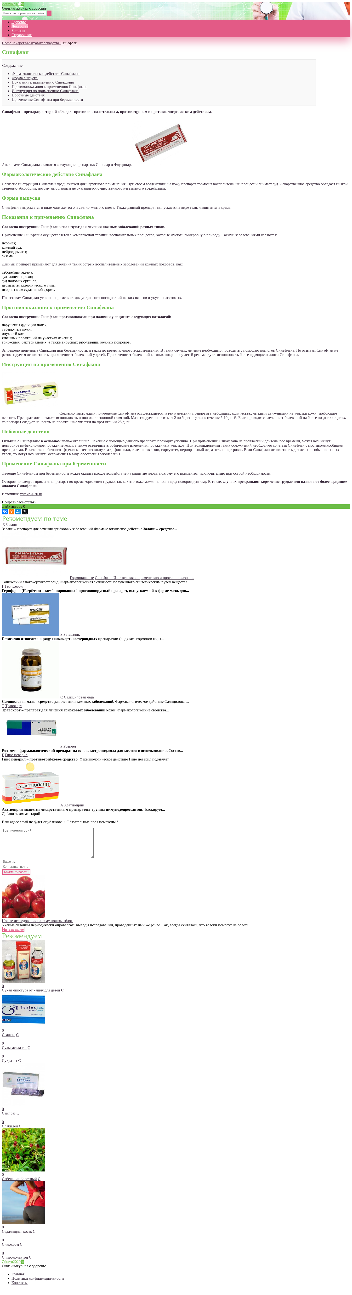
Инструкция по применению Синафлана (45, 91)
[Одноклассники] (11, 511)
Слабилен (10, 1126)
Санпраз (9, 1113)
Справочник (21, 35)
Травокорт (13, 706)
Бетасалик (71, 634)
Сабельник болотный (19, 1179)
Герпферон (14, 586)
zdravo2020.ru (31, 494)
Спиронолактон (15, 1257)
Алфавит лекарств (43, 43)
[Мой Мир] (18, 511)
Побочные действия (28, 95)
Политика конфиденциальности (37, 1278)
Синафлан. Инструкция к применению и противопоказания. (144, 578)
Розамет (69, 746)
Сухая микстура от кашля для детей (31, 990)
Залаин (11, 525)
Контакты (19, 1283)
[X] (25, 511)
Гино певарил (16, 755)
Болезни (18, 30)
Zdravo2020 (13, 4)
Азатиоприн (74, 805)
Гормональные (82, 578)
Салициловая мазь (79, 697)
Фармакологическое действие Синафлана (45, 74)
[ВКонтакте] (5, 511)
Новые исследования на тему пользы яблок (37, 921)
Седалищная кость (17, 1231)
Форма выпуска (25, 78)
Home (6, 43)
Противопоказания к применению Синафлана (49, 86)
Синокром (10, 1244)
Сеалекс (8, 1035)
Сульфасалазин (14, 1048)
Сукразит (9, 1061)
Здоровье (18, 22)
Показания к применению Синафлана (43, 82)
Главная (17, 1274)
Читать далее (13, 929)
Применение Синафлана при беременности (47, 99)
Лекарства (19, 26)
